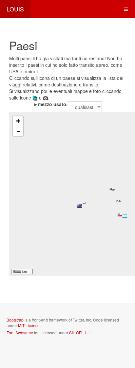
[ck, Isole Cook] (79, 206)
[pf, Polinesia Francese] (85, 202)
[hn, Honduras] (113, 189)
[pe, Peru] (119, 200)
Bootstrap (15, 319)
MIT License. (29, 325)
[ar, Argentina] (124, 216)
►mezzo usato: (50, 104)
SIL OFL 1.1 (79, 332)
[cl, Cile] (120, 214)
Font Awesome (20, 332)
